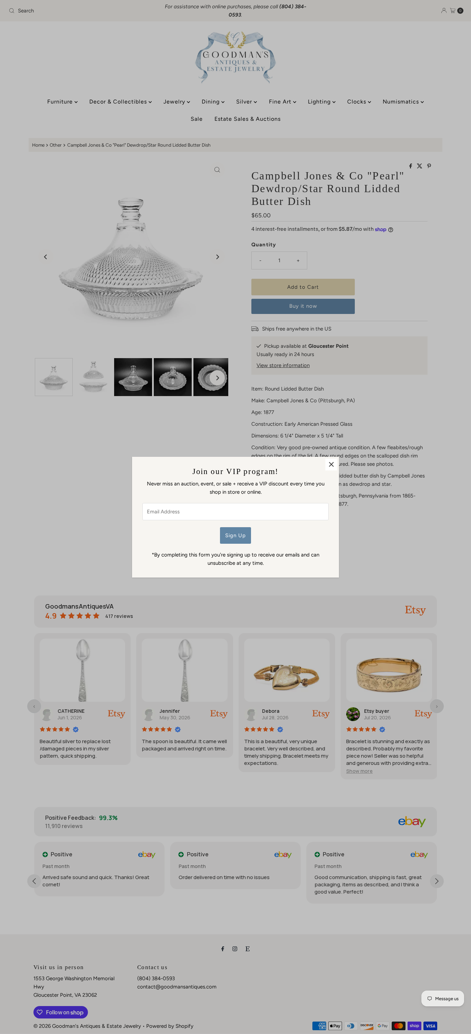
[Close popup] (331, 465)
